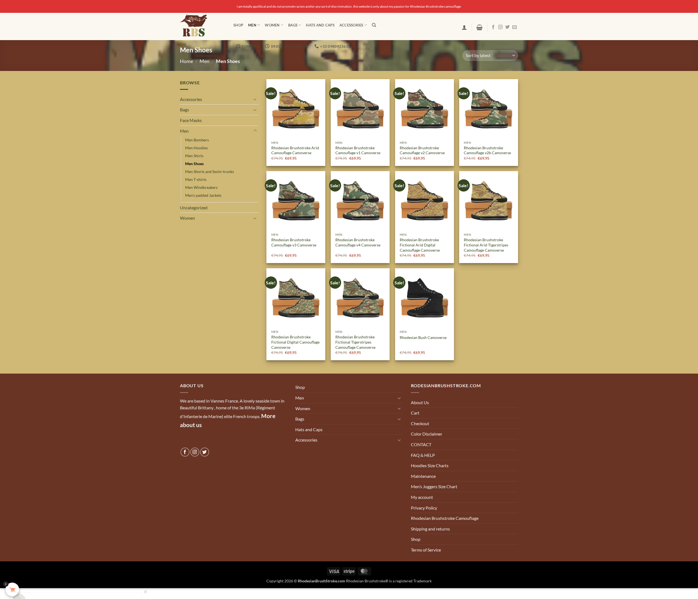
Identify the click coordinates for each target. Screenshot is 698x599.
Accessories (351, 25)
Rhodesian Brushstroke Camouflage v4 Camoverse (357, 242)
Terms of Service (426, 549)
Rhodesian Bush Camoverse (423, 337)
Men (252, 25)
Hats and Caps (320, 25)
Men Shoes (194, 163)
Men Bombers (197, 140)
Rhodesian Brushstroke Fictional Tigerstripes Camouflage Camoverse (355, 342)
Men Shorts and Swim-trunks (209, 171)
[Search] (374, 25)
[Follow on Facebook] (493, 27)
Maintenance (423, 476)
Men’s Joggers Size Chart (434, 486)
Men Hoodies (196, 147)
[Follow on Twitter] (507, 27)
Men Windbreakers (201, 187)
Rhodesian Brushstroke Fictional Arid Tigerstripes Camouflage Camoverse (486, 244)
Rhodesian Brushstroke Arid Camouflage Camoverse (295, 150)
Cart (415, 412)
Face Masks (191, 120)
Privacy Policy (424, 507)
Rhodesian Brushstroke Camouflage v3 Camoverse (293, 242)
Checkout (420, 423)
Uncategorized (193, 207)
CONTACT (421, 444)
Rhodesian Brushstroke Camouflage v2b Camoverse (487, 150)
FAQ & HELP (423, 455)
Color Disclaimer (426, 433)
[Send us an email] (514, 27)
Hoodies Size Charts (430, 465)
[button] (464, 27)
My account (422, 497)
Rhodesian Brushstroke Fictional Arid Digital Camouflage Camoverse (420, 244)
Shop (238, 25)
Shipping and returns (430, 528)
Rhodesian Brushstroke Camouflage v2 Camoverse (422, 150)
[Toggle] (255, 99)
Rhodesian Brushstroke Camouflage (445, 518)
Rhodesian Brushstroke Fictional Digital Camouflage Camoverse (295, 342)
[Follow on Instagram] (500, 27)
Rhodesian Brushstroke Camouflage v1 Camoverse (357, 150)
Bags (292, 25)
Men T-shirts (195, 179)
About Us (420, 402)
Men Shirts (194, 155)
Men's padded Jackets (203, 195)
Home (186, 61)
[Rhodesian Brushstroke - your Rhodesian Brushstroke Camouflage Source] (202, 26)
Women (272, 25)
